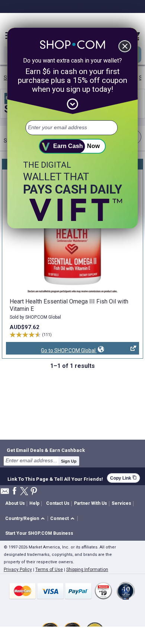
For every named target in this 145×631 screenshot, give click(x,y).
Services (121, 503)
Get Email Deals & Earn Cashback (46, 450)
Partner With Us (90, 503)
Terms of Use (49, 569)
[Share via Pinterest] (34, 491)
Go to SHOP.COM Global (51, 351)
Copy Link (123, 478)
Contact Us (58, 503)
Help (34, 503)
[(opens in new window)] (72, 232)
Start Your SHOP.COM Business (39, 533)
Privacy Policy (18, 569)
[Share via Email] (5, 493)
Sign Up (69, 461)
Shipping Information (87, 569)
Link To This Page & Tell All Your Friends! (55, 478)
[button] (26, 518)
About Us (15, 503)
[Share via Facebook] (14, 491)
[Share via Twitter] (24, 491)
